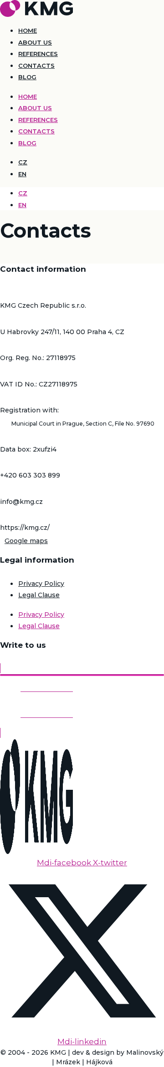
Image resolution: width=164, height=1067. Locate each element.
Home (27, 30)
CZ (22, 162)
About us (35, 42)
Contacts (36, 65)
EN (22, 174)
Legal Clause (39, 595)
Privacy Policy (41, 583)
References (38, 53)
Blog (27, 77)
